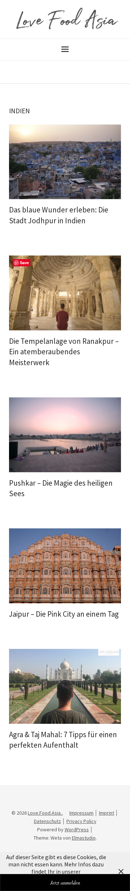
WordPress (77, 829)
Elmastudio (84, 838)
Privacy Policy (81, 821)
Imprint (106, 813)
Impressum (81, 813)
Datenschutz (47, 821)
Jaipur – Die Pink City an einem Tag (64, 614)
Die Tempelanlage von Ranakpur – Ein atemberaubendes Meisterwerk (64, 351)
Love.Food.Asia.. (45, 813)
